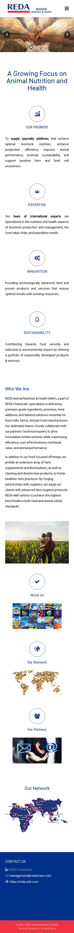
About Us (37, 595)
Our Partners (37, 729)
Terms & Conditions (28, 928)
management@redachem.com (30, 875)
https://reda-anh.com (23, 882)
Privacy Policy (48, 928)
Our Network (37, 662)
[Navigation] (67, 8)
